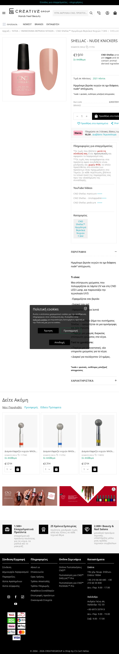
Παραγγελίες (8, 576)
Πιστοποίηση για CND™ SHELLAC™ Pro (71, 577)
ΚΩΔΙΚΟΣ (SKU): (78, 47)
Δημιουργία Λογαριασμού (15, 571)
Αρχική (5, 30)
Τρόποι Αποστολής (40, 581)
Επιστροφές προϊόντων (43, 595)
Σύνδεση (6, 567)
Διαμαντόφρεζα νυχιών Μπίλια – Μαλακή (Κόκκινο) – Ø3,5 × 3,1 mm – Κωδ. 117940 (21, 451)
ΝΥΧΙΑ (15, 30)
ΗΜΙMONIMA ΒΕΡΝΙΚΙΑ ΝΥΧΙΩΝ (37, 30)
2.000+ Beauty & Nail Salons (104, 527)
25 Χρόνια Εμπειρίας (63, 526)
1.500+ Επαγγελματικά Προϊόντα (23, 529)
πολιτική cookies (40, 319)
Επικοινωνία (37, 571)
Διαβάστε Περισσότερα (104, 134)
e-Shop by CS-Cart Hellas (76, 651)
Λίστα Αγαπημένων (12, 581)
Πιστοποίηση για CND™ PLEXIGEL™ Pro (71, 584)
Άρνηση (48, 330)
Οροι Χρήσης (37, 576)
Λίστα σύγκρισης (11, 585)
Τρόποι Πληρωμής (40, 585)
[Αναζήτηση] (91, 13)
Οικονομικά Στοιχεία (41, 600)
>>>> (99, 193)
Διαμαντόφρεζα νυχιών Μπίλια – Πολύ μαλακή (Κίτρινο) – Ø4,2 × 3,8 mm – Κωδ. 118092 (98, 451)
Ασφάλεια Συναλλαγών (42, 590)
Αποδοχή (59, 342)
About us (35, 567)
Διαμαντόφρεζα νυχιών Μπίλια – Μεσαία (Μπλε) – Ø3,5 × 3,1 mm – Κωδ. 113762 (59, 451)
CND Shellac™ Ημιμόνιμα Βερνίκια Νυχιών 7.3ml (81, 30)
